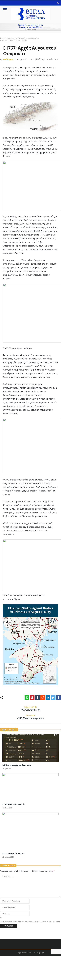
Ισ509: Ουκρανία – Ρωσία (13, 804)
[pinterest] (32, 697)
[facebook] (58, 697)
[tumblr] (37, 697)
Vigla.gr (40, 952)
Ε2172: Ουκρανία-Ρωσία (13, 853)
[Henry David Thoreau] (30, 27)
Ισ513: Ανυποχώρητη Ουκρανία (16, 765)
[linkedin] (48, 697)
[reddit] (42, 697)
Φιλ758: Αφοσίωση (30, 708)
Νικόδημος (8, 59)
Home (2, 38)
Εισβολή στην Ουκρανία (28, 38)
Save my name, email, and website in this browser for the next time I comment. (30, 921)
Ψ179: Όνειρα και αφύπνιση (30, 717)
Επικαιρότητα (12, 38)
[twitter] (53, 697)
